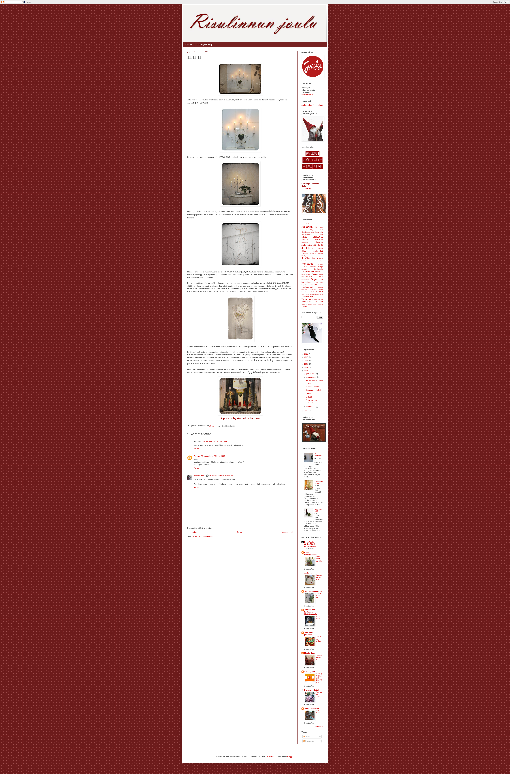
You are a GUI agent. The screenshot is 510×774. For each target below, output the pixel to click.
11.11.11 (309, 397)
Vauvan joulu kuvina (318, 639)
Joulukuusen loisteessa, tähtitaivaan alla (310, 612)
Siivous (304, 294)
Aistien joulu (309, 671)
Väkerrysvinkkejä (205, 44)
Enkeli (321, 227)
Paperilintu (304, 284)
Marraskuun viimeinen (314, 380)
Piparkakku (313, 289)
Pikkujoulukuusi (307, 287)
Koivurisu (304, 261)
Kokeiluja (320, 261)
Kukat (304, 266)
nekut (321, 274)
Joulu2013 (304, 239)
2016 (306, 354)
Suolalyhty (310, 294)
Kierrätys (304, 256)
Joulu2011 (318, 237)
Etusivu (188, 44)
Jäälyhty (311, 253)
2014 (306, 361)
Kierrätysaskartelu (309, 258)
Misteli (303, 274)
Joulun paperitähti (311, 708)
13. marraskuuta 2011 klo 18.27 (215, 441)
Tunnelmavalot (307, 297)
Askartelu (307, 226)
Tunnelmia (306, 299)
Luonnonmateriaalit (310, 271)
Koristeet (307, 263)
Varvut (314, 304)
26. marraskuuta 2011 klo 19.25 (213, 456)
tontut (321, 294)
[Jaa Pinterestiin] (233, 426)
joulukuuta (310, 374)
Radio (321, 289)
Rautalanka (305, 292)
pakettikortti (319, 282)
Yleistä (304, 306)
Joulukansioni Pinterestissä (312, 105)
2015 (306, 357)
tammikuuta (311, 407)
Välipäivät (320, 304)
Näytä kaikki (319, 726)
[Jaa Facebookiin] (231, 426)
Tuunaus (304, 302)
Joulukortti (318, 245)
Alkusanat (320, 224)
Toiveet (316, 294)
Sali (312, 292)
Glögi (311, 230)
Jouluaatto (304, 242)
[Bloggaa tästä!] (226, 426)
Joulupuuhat (318, 251)
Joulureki (308, 573)
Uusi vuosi (318, 302)
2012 (306, 367)
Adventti (304, 224)
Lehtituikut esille (310, 546)
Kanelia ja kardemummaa (310, 553)
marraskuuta (311, 377)
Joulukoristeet (306, 245)
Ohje (314, 279)
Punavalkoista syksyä (311, 401)
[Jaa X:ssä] (228, 426)
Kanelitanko (319, 253)
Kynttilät (313, 267)
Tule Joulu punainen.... (309, 634)
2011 (306, 371)
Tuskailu (320, 299)
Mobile (308, 274)
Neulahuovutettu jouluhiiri (312, 276)
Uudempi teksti (193, 532)
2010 (306, 411)
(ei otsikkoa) (318, 455)
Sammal (319, 292)
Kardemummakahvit (313, 390)
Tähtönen (309, 394)
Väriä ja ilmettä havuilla (319, 559)
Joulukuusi (308, 248)
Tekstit (307, 737)
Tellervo (197, 456)
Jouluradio (307, 188)
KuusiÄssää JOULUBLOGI (309, 543)
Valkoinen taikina (306, 304)
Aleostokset (311, 224)
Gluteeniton (305, 230)
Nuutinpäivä (305, 279)
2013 (306, 364)
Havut (303, 232)
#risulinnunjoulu (307, 95)
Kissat (321, 258)
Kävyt (320, 267)
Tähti (310, 302)
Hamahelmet (319, 230)
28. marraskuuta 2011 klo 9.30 (221, 476)
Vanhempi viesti (287, 532)
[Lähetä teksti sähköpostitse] (219, 426)
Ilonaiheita (319, 232)
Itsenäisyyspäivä (306, 234)
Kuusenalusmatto (312, 387)
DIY (316, 227)
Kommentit (309, 741)
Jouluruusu (304, 253)
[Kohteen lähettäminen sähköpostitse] (223, 426)
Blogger (290, 757)
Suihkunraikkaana (319, 657)
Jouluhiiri (319, 242)
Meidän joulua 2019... (318, 596)
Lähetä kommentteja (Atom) (202, 536)
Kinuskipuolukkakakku (319, 577)
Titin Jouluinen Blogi (313, 591)
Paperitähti (314, 284)
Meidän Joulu (309, 653)
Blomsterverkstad (311, 690)
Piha (321, 284)
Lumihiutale (318, 269)
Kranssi (320, 264)
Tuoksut (314, 299)
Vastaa (196, 448)
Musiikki (315, 274)
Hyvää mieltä (310, 232)
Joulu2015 (319, 239)
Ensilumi (309, 383)
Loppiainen (304, 269)
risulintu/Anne (199, 476)
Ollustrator (270, 757)
